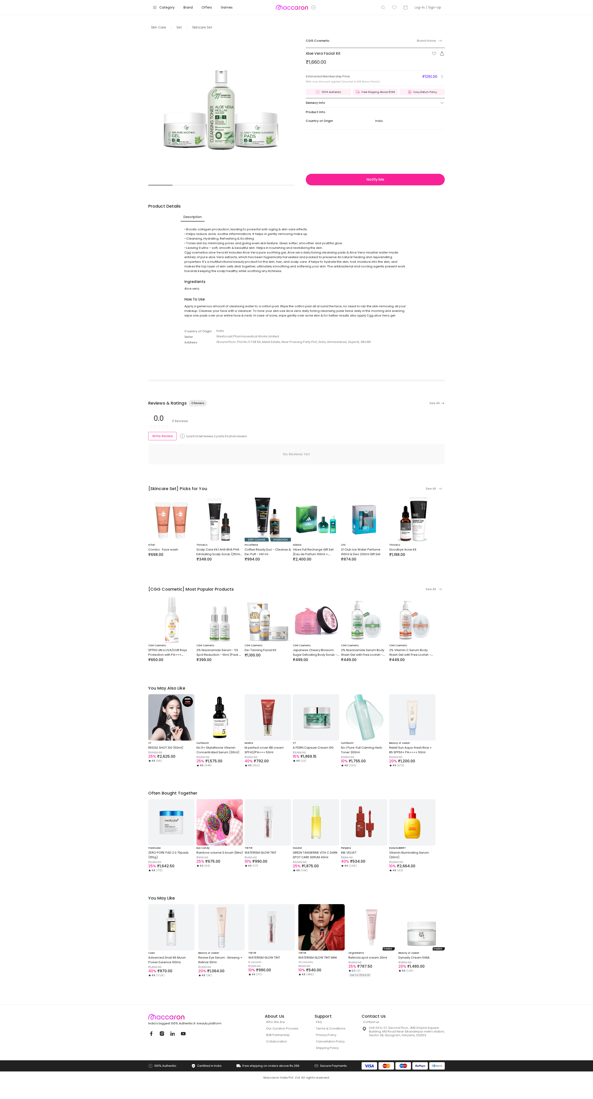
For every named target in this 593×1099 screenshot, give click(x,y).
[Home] (292, 7)
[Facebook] (151, 1033)
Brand (188, 7)
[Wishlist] (394, 7)
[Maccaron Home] (193, 1017)
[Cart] (405, 7)
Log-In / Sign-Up (428, 7)
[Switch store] (313, 7)
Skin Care (158, 27)
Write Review (162, 436)
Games (227, 7)
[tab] (193, 217)
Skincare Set (202, 27)
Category (167, 7)
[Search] (383, 7)
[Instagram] (161, 1033)
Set (179, 27)
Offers (207, 7)
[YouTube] (183, 1033)
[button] (434, 53)
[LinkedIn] (172, 1033)
